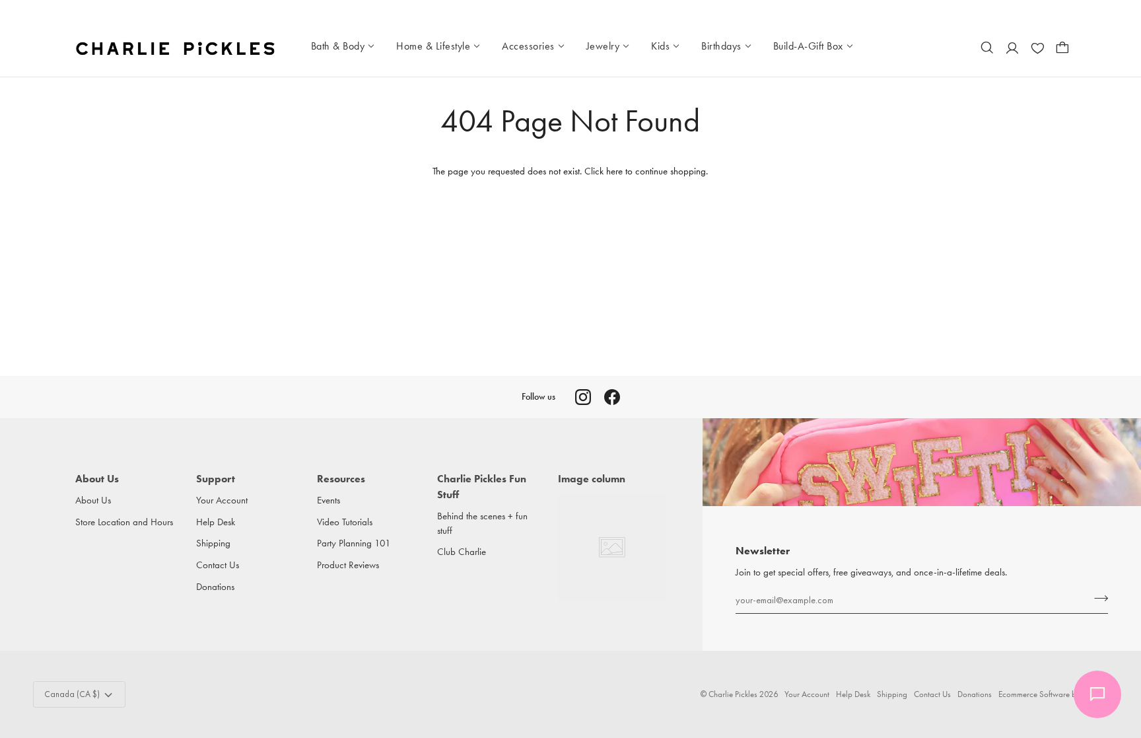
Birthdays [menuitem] (721, 46)
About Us (93, 500)
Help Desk (215, 522)
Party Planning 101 (354, 543)
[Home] (176, 47)
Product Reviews (348, 565)
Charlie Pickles (733, 694)
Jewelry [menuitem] (603, 46)
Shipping (213, 543)
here (614, 171)
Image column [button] (591, 478)
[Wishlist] (1037, 47)
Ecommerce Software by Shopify (1053, 694)
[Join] (1097, 598)
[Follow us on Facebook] (612, 397)
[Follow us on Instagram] (583, 397)
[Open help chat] (1097, 694)
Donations (215, 587)
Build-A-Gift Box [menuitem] (808, 46)
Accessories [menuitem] (528, 46)
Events (328, 500)
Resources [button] (341, 478)
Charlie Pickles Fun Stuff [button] (481, 486)
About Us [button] (97, 478)
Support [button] (215, 478)
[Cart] (1062, 47)
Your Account (222, 500)
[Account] (1012, 47)
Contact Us (217, 565)
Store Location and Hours (124, 522)
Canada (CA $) (72, 694)
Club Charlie (461, 552)
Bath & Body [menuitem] (338, 46)
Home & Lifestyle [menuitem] (433, 46)
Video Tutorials (344, 522)
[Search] (987, 47)
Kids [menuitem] (660, 46)
